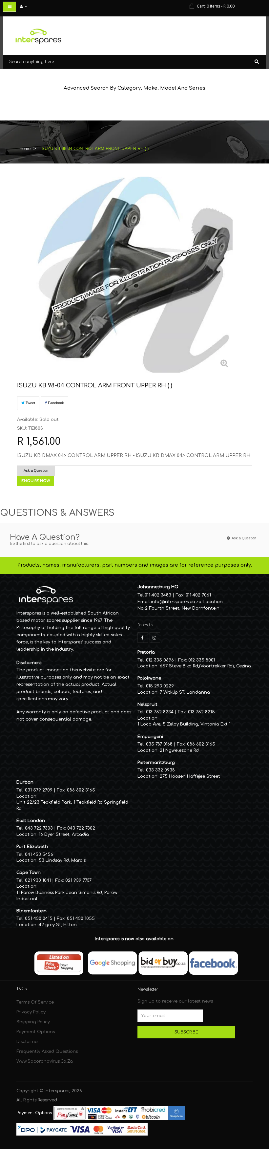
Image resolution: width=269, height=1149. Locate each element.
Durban (24, 782)
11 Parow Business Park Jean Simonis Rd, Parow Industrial (66, 895)
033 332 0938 (160, 770)
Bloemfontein (31, 911)
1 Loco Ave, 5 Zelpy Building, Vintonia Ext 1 (184, 724)
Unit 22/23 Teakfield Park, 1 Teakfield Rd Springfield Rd (72, 805)
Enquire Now (35, 481)
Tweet (30, 403)
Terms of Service (35, 1002)
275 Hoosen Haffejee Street (190, 776)
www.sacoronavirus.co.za (44, 1061)
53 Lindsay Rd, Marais (62, 860)
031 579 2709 (38, 790)
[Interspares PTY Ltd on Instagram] (155, 637)
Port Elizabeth (32, 846)
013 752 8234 (160, 712)
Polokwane (149, 678)
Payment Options (35, 1032)
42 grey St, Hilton (58, 924)
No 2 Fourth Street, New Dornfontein (178, 608)
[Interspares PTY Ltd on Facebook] (142, 637)
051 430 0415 (38, 918)
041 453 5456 (39, 854)
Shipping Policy (33, 1022)
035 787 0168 (159, 744)
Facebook (55, 403)
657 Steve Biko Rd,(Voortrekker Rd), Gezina (205, 666)
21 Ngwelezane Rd (179, 750)
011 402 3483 (158, 595)
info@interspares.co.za (176, 601)
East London (30, 820)
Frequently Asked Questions (47, 1051)
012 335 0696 (160, 660)
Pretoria (146, 652)
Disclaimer (27, 1041)
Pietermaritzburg (156, 762)
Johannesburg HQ (157, 587)
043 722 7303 (39, 828)
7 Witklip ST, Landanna (185, 692)
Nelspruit (147, 704)
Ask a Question (36, 470)
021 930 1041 (38, 880)
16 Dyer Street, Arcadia (64, 834)
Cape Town (28, 872)
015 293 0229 (160, 686)
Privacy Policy (31, 1012)
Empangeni (150, 736)
